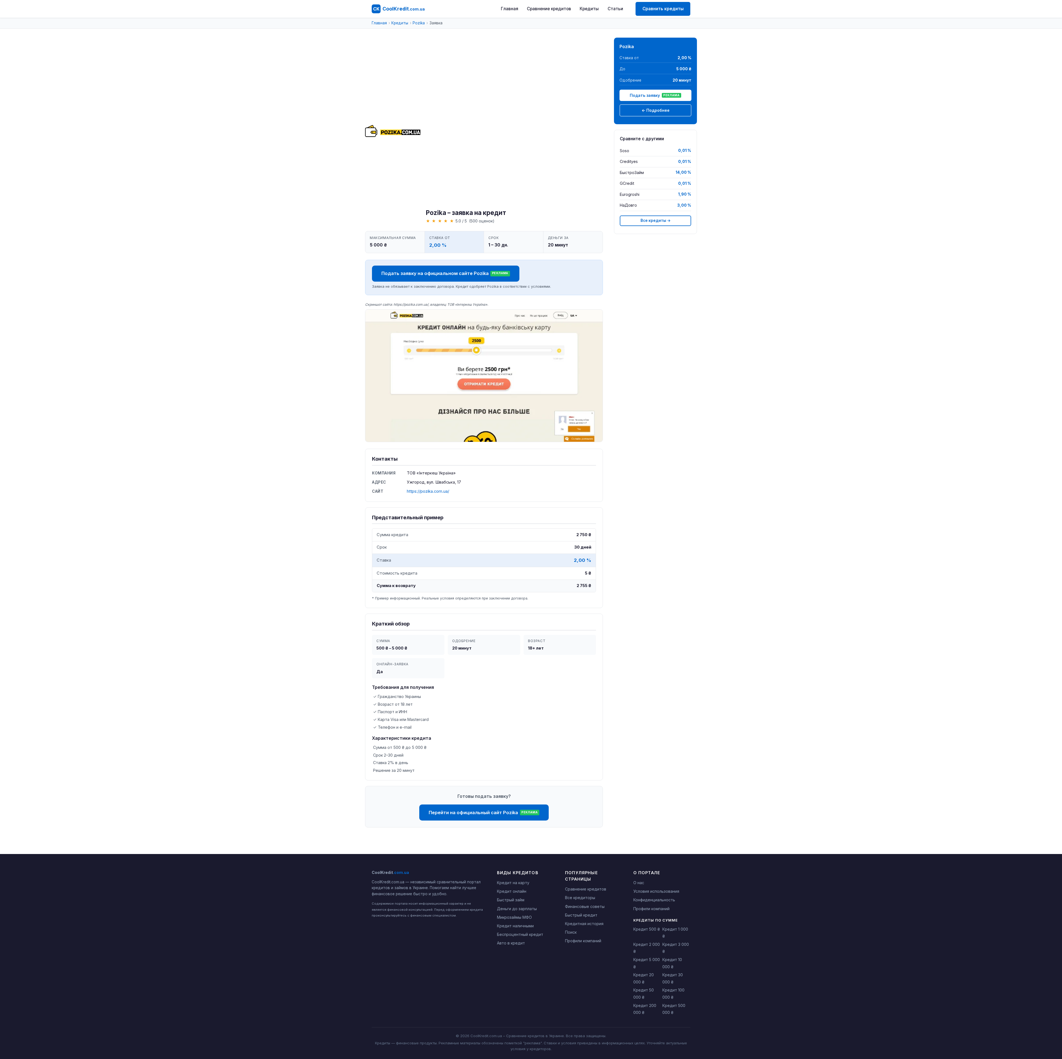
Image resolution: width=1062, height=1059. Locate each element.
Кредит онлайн (511, 891)
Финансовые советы (585, 906)
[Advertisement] (466, 123)
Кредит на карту (513, 882)
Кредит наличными (515, 925)
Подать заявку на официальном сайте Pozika (444, 273)
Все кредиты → (656, 220)
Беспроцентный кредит (520, 934)
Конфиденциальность (654, 899)
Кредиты (589, 8)
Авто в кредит (511, 943)
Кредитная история (584, 923)
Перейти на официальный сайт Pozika (483, 812)
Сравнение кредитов (549, 8)
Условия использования (656, 891)
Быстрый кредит (581, 915)
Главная (509, 8)
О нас (638, 882)
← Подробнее (656, 110)
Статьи (615, 8)
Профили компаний (583, 940)
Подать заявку (655, 95)
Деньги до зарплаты (517, 908)
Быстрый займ (510, 899)
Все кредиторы (580, 897)
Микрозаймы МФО (514, 917)
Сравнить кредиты (663, 8)
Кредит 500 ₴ (646, 929)
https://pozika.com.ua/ (428, 491)
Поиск (571, 932)
